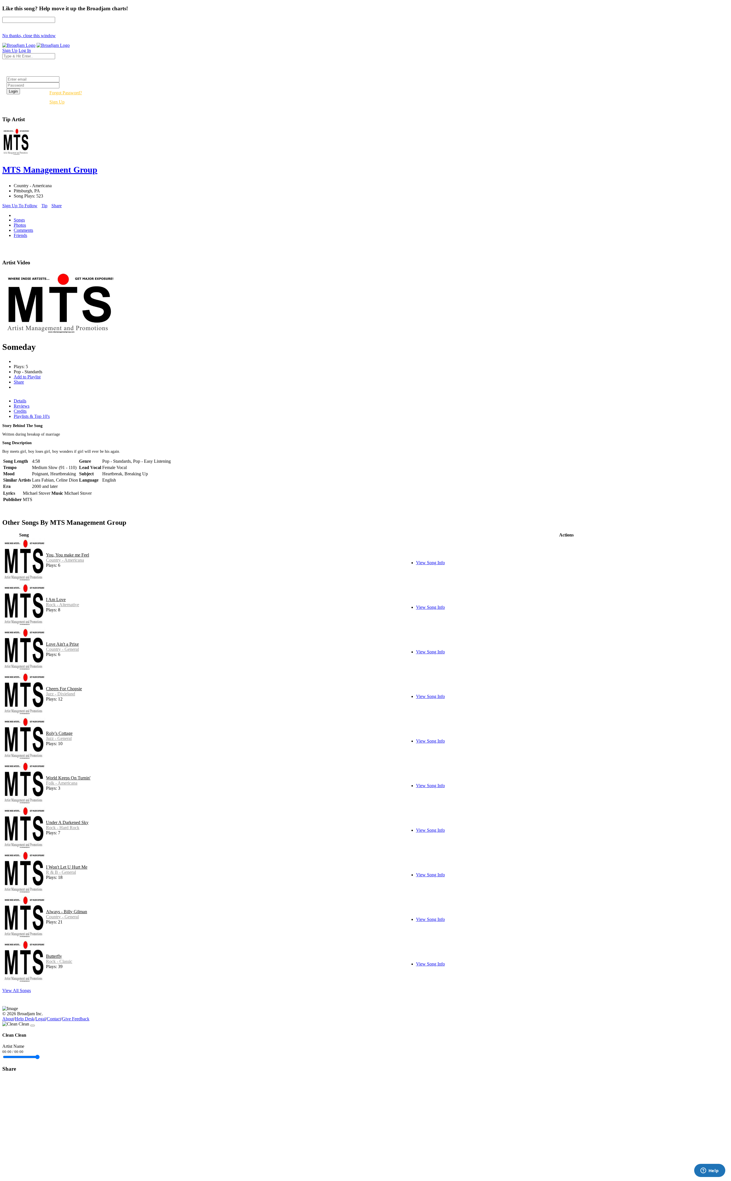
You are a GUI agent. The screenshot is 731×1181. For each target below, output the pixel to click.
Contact (54, 1018)
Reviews (21, 406)
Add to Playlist (27, 376)
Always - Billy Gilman (66, 911)
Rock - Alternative (62, 604)
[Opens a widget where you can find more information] (709, 1171)
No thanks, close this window (29, 35)
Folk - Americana (61, 783)
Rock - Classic (59, 961)
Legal (40, 1018)
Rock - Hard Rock (62, 827)
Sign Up (57, 101)
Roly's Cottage (59, 733)
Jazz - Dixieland (60, 693)
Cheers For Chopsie (64, 688)
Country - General (62, 649)
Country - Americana (65, 560)
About (8, 1018)
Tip (44, 205)
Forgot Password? (65, 92)
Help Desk (24, 1018)
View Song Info (430, 562)
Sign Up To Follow (19, 205)
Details (20, 400)
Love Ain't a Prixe (62, 644)
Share (56, 205)
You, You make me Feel (67, 554)
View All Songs (16, 990)
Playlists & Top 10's (32, 416)
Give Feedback (75, 1018)
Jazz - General (59, 738)
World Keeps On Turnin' (68, 777)
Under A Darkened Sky (67, 822)
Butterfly (54, 956)
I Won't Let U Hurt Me (66, 867)
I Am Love (56, 599)
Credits (20, 411)
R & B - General (61, 872)
